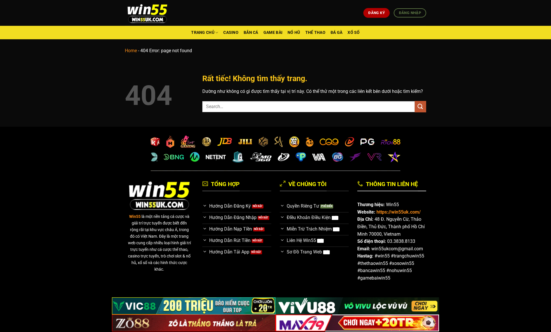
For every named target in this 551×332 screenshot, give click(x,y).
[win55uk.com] (147, 13)
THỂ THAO (315, 32)
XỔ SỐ (354, 32)
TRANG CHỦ (202, 32)
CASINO (230, 32)
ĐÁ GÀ (336, 32)
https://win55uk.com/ (399, 212)
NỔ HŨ (294, 32)
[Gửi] (420, 106)
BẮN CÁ (251, 32)
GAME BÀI (272, 32)
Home (131, 50)
